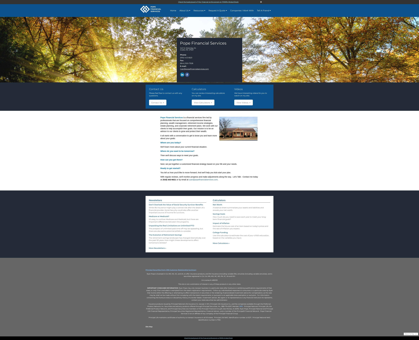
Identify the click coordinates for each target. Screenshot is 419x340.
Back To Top (410, 334)
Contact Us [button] (156, 103)
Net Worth (217, 205)
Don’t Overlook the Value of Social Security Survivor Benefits (176, 205)
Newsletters (155, 200)
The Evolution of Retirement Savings (165, 235)
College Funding (220, 233)
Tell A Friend (263, 10)
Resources (198, 10)
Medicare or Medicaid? (159, 216)
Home (173, 10)
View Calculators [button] (202, 103)
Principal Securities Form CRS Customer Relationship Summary (171, 270)
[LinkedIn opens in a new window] (182, 74)
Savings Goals (219, 214)
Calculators (219, 200)
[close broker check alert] (261, 2)
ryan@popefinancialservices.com (194, 69)
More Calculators (221, 243)
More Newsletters (157, 248)
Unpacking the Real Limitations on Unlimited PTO (171, 226)
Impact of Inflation (221, 223)
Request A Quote (217, 10)
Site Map (149, 327)
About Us (184, 10)
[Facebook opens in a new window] (187, 74)
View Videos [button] (242, 103)
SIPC (241, 306)
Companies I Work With (242, 10)
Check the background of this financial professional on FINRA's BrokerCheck (208, 2)
